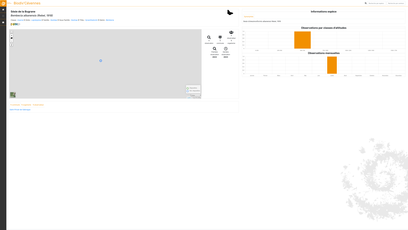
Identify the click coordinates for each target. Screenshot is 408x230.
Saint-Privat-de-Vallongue (20, 110)
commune (15, 105)
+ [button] (11, 35)
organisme (26, 105)
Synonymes (248, 16)
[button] (11, 38)
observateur (38, 105)
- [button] (11, 41)
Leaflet (189, 97)
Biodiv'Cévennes (27, 3)
